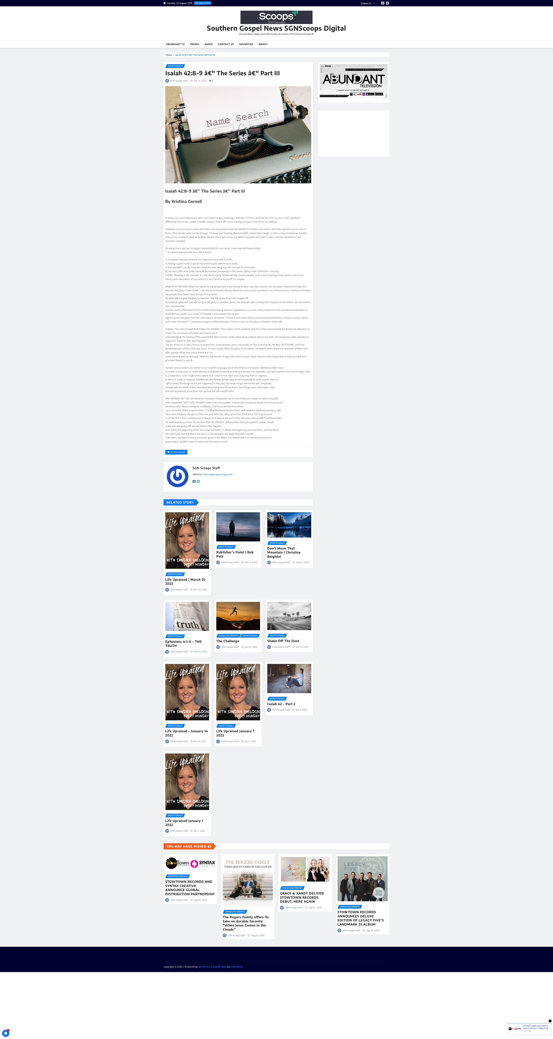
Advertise (246, 44)
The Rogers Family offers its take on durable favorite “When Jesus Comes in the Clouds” (246, 923)
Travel (194, 44)
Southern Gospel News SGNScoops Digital (276, 28)
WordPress (204, 966)
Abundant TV (175, 44)
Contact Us (226, 44)
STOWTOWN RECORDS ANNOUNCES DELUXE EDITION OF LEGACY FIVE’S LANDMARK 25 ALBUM (361, 918)
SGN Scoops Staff (179, 80)
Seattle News (220, 966)
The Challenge (227, 641)
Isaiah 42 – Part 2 (281, 704)
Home (169, 54)
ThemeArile (236, 966)
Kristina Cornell (177, 452)
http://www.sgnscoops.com (218, 474)
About (263, 44)
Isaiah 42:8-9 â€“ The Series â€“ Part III (195, 54)
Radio (209, 44)
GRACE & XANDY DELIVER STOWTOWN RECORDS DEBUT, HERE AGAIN (302, 897)
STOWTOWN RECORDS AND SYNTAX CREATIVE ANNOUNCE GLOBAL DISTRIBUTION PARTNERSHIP (190, 888)
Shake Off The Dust (283, 641)
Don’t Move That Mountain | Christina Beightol (284, 552)
